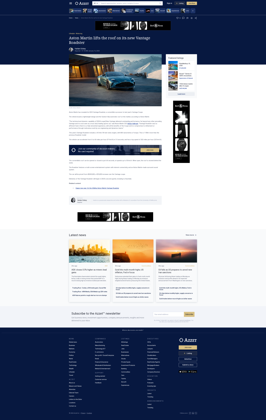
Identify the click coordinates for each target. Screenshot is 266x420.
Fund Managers (152, 358)
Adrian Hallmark (132, 124)
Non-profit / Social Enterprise (104, 355)
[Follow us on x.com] (196, 413)
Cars (122, 375)
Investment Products (128, 365)
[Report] (187, 18)
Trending (150, 397)
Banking (124, 368)
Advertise (72, 389)
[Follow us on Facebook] (190, 413)
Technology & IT (100, 349)
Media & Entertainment (102, 368)
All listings (124, 342)
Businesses (125, 352)
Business (72, 345)
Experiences (125, 385)
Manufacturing (100, 345)
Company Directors (153, 372)
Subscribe (189, 314)
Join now (149, 150)
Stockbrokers (151, 355)
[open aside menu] (70, 3)
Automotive (99, 342)
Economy (72, 352)
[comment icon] (183, 18)
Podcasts (150, 383)
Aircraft (123, 382)
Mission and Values (75, 386)
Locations (72, 402)
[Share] (196, 18)
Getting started (100, 376)
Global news (73, 342)
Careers (71, 396)
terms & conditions (185, 320)
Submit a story (187, 365)
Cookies (89, 413)
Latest (149, 393)
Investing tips (151, 386)
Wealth (71, 368)
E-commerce (99, 352)
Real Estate (72, 362)
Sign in (169, 3)
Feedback (98, 383)
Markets (71, 349)
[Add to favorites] (191, 18)
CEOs (149, 342)
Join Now (192, 3)
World (71, 358)
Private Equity (125, 362)
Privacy (83, 413)
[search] (160, 3)
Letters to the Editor (75, 399)
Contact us (72, 406)
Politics (71, 355)
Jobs (122, 349)
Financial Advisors (153, 352)
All (94, 3)
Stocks (123, 358)
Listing (181, 3)
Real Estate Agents (153, 362)
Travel (71, 375)
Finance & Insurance (101, 362)
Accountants (151, 345)
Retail (97, 358)
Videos (149, 379)
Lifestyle (72, 372)
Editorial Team (73, 393)
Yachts (123, 378)
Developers (151, 368)
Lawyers (150, 349)
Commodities (125, 372)
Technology (73, 365)
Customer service (101, 379)
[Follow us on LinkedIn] (193, 413)
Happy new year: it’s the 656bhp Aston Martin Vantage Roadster (97, 188)
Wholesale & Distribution (103, 365)
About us (72, 383)
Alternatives (125, 355)
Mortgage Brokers (153, 365)
